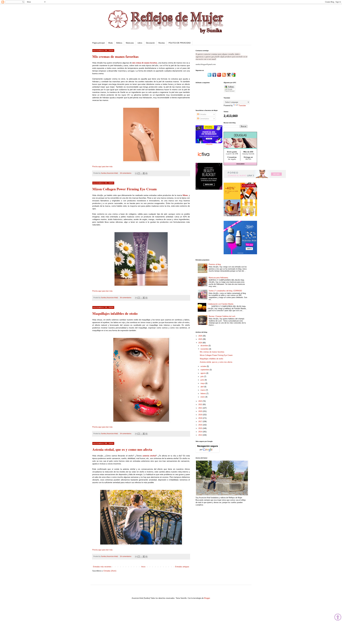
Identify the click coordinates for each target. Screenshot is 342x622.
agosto (203, 373)
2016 (200, 425)
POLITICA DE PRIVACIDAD (180, 43)
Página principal (98, 43)
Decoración (150, 43)
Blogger (207, 598)
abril (202, 387)
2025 (200, 339)
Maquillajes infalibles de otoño (115, 313)
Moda (110, 43)
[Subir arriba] (337, 617)
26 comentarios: (126, 556)
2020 (200, 411)
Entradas (202, 114)
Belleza (119, 43)
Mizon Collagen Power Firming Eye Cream (124, 188)
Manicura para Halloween (218, 278)
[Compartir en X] (141, 173)
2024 (200, 343)
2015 (200, 428)
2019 (200, 415)
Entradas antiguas (182, 567)
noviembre (205, 349)
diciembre (205, 346)
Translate (242, 106)
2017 (200, 421)
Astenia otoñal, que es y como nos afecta (122, 449)
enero (203, 397)
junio (203, 380)
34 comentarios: (126, 433)
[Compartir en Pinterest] (146, 173)
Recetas (161, 43)
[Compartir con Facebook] (144, 173)
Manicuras (130, 43)
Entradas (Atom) (110, 571)
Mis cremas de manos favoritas (115, 56)
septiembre (205, 370)
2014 (200, 432)
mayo (203, 383)
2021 (200, 408)
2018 (200, 418)
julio (202, 377)
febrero (203, 393)
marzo (203, 390)
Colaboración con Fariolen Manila (220, 304)
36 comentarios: (126, 297)
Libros (140, 43)
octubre (204, 366)
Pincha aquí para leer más (102, 167)
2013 (200, 435)
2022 (200, 404)
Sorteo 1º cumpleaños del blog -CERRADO (225, 291)
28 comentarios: (126, 173)
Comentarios (204, 119)
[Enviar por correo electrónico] (136, 173)
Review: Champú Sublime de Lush (222, 316)
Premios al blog (215, 264)
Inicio (143, 567)
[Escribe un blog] (138, 173)
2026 (200, 336)
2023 (200, 401)
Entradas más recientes (102, 567)
